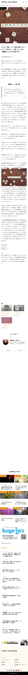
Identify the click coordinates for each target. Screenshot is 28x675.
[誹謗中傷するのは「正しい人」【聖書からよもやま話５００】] (18, 308)
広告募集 (3, 664)
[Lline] (15, 334)
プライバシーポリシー (5, 659)
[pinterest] (14, 670)
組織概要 (16, 659)
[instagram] (7, 670)
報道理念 (3, 662)
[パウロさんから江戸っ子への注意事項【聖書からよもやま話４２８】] (6, 320)
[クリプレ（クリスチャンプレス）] (9, 2)
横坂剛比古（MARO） (15, 340)
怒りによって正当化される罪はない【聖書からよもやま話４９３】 (6, 313)
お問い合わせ (17, 662)
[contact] (18, 670)
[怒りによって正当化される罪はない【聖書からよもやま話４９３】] (6, 308)
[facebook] (11, 670)
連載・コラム (3, 8)
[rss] (21, 670)
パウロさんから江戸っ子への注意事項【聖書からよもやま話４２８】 (6, 325)
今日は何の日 (17, 492)
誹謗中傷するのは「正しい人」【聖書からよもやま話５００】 (18, 313)
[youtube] (16, 670)
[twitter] (9, 670)
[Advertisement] (14, 411)
